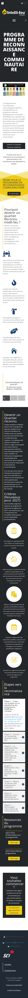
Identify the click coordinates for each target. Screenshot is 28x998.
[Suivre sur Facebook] (2, 3)
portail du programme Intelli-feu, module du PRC (13, 719)
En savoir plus (14, 194)
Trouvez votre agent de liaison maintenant (14, 910)
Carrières (8, 964)
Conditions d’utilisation (14, 990)
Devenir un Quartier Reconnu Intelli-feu (14, 146)
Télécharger (14, 842)
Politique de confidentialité (14, 985)
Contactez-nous (10, 970)
